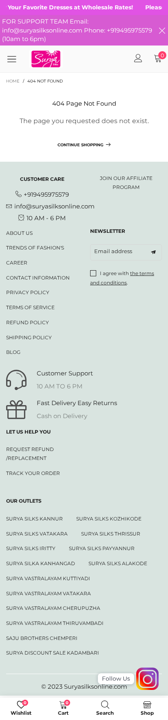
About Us (19, 233)
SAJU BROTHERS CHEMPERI (41, 638)
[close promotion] (162, 30)
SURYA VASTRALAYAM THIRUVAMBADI (55, 623)
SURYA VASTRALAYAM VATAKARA (48, 593)
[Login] (138, 59)
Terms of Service (30, 307)
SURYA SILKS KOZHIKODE (108, 519)
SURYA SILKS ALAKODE (117, 563)
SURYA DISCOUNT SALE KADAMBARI (52, 653)
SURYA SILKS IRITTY (30, 548)
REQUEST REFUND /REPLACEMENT (30, 453)
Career (16, 263)
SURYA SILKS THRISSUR (110, 534)
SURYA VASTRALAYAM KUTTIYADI (48, 578)
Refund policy (27, 322)
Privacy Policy (27, 292)
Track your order (33, 473)
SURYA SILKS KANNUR (34, 519)
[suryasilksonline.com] (46, 58)
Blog (13, 352)
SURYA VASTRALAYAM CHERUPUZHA (53, 608)
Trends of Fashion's (35, 248)
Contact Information (38, 278)
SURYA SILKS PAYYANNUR (102, 548)
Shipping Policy (29, 337)
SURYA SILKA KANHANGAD (40, 563)
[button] (153, 252)
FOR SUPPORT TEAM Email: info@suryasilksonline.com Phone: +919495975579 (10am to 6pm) (77, 30)
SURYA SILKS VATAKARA (37, 534)
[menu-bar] (14, 59)
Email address (113, 251)
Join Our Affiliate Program (126, 182)
